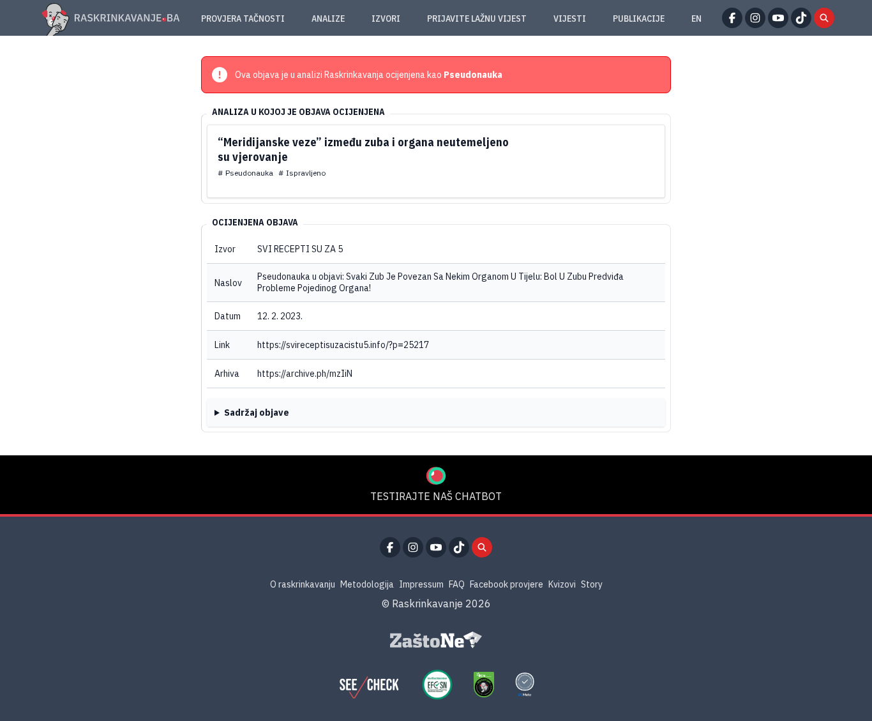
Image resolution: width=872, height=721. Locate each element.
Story (592, 584)
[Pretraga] (824, 18)
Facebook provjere (506, 584)
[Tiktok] (801, 18)
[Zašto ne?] (436, 640)
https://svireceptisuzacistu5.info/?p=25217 (343, 345)
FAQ (457, 584)
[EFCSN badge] (437, 685)
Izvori (386, 18)
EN (696, 18)
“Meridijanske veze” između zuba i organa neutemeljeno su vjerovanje (363, 149)
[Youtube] (778, 18)
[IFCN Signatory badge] (484, 684)
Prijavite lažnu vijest (477, 18)
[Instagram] (755, 18)
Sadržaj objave (256, 412)
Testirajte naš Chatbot (436, 496)
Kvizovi (562, 584)
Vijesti (569, 18)
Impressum (421, 584)
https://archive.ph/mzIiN (304, 373)
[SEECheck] (369, 685)
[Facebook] (732, 18)
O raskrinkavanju (302, 584)
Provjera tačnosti (243, 18)
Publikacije (639, 18)
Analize (328, 18)
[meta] (525, 684)
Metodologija (367, 584)
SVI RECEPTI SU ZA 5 (300, 249)
